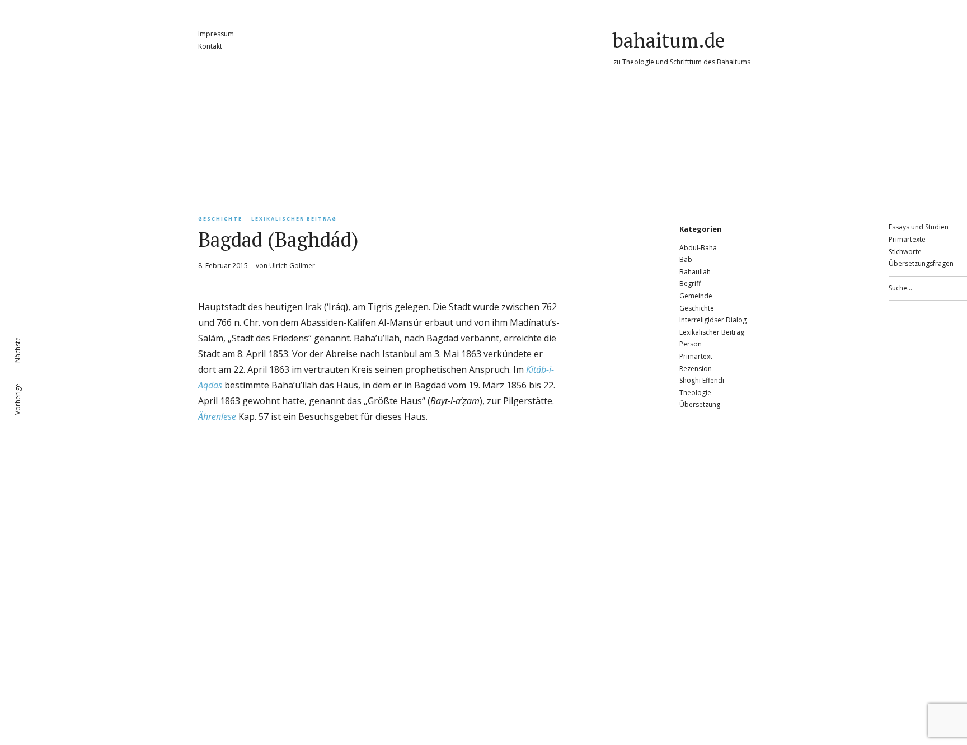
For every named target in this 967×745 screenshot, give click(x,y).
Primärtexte (907, 239)
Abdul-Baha (698, 247)
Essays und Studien (919, 227)
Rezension (695, 368)
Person (690, 344)
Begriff (690, 283)
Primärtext (695, 356)
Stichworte (905, 251)
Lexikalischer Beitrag (294, 218)
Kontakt (210, 46)
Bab (685, 259)
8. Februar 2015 (223, 265)
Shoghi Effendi (701, 380)
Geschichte (220, 218)
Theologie (695, 392)
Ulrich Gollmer (292, 265)
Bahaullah (695, 272)
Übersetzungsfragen (921, 263)
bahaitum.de (668, 40)
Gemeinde (695, 296)
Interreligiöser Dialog (713, 320)
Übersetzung (699, 404)
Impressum (216, 34)
